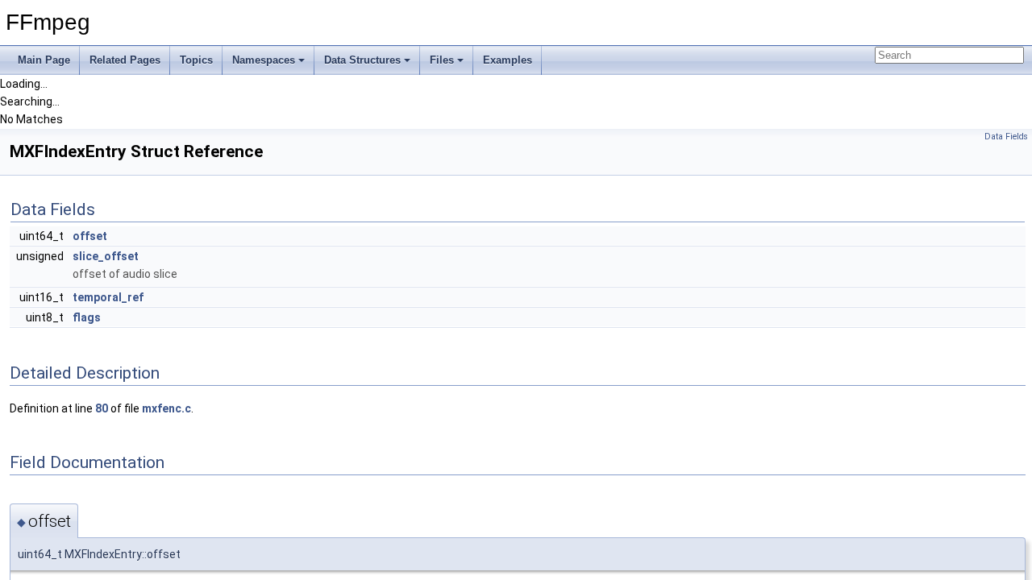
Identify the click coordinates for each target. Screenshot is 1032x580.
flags (87, 317)
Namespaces (263, 60)
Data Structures (362, 60)
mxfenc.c (166, 408)
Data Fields (1006, 136)
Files (442, 60)
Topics (196, 60)
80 (101, 408)
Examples (507, 60)
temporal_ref (108, 297)
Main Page (44, 60)
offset (90, 236)
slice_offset (106, 256)
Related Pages (124, 60)
